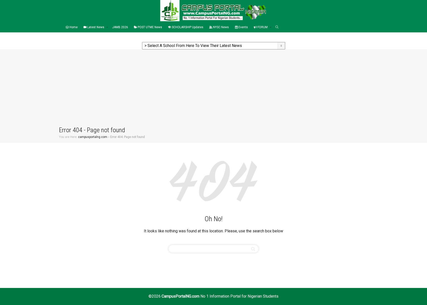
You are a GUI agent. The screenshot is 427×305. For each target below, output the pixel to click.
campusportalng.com (92, 137)
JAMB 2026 (120, 27)
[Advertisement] (213, 88)
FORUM (262, 27)
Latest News (95, 27)
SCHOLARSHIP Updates (187, 27)
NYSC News (220, 27)
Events (243, 27)
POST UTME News (149, 27)
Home (73, 27)
